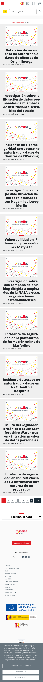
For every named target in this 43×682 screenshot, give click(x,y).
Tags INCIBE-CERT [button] (21, 516)
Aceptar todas (20, 677)
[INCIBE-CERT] (21, 532)
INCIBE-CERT (20, 22)
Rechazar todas (21, 672)
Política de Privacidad (10, 573)
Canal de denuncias (10, 595)
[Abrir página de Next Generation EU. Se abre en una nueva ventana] (21, 608)
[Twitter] (23, 557)
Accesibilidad (8, 579)
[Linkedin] (26, 557)
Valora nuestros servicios (12, 568)
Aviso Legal (8, 576)
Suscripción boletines (21, 543)
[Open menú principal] (2, 3)
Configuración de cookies (11, 581)
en (5, 11)
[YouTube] (29, 557)
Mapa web (7, 587)
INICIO (13, 22)
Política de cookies (10, 584)
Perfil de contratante (10, 592)
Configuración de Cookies (21, 666)
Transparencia (9, 589)
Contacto (7, 565)
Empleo (7, 571)
